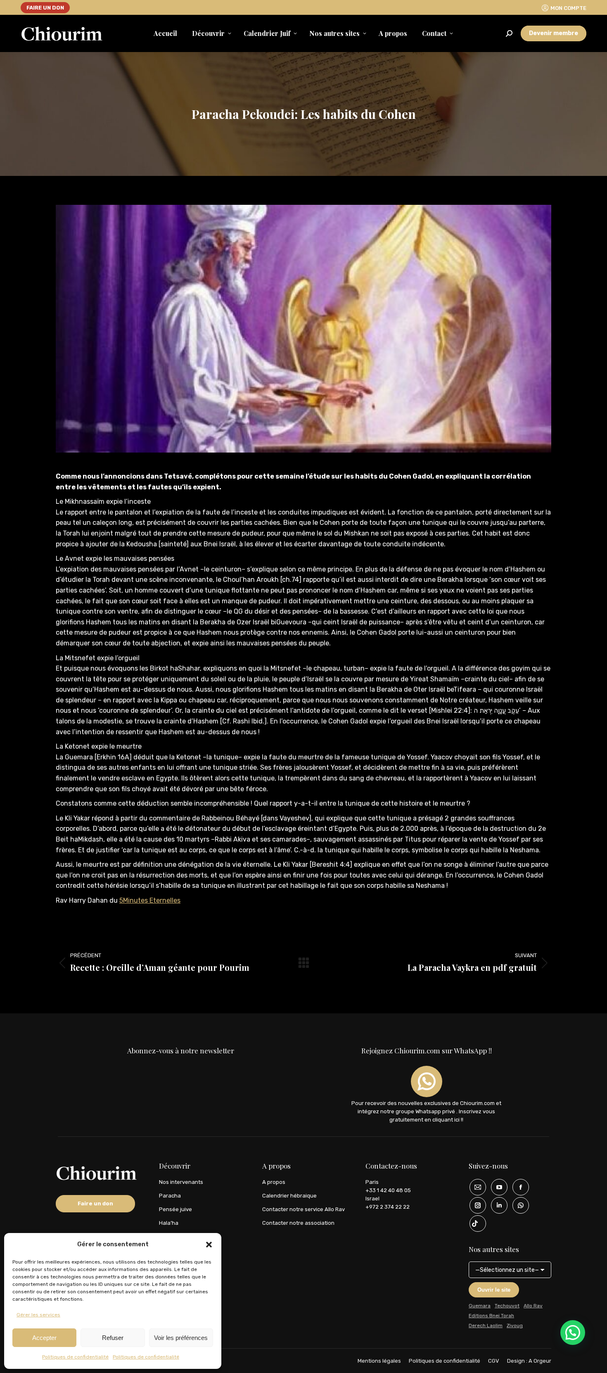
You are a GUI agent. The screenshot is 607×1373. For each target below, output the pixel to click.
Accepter (44, 1337)
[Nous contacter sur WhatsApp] (517, 1205)
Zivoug (515, 1325)
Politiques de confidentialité (75, 1357)
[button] (209, 1244)
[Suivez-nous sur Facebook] (517, 1187)
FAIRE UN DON (45, 8)
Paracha (170, 1196)
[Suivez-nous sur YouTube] (496, 1187)
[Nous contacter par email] (474, 1187)
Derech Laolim (486, 1325)
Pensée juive (175, 1209)
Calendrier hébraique (289, 1196)
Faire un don (95, 1203)
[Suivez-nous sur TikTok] (474, 1223)
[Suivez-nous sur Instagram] (474, 1205)
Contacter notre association (298, 1223)
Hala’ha (168, 1223)
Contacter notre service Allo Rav (303, 1209)
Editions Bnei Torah (491, 1315)
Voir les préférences (181, 1337)
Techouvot (507, 1306)
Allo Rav (533, 1306)
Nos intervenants (181, 1182)
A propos (273, 1182)
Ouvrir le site (493, 1290)
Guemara (480, 1306)
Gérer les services (38, 1315)
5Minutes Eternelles (149, 900)
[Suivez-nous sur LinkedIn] (496, 1205)
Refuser (112, 1337)
